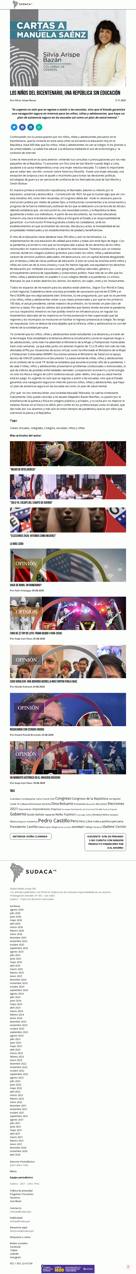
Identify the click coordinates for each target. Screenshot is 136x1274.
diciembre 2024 (18, 979)
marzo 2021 (16, 1137)
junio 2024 (15, 1000)
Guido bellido (35, 814)
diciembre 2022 (18, 1063)
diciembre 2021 (18, 1105)
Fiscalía (98, 809)
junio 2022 (15, 1084)
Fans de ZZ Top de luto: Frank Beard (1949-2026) (36, 633)
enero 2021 (16, 1144)
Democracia (34, 804)
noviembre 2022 (18, 1067)
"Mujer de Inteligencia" (23, 469)
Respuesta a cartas (20, 1237)
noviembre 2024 (18, 983)
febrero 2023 (17, 1056)
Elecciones (101, 804)
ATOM (28, 1263)
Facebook (15, 1246)
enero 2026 (16, 934)
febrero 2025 (17, 972)
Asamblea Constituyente (22, 798)
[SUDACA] (22, 5)
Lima (88, 814)
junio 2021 (15, 1126)
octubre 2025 (17, 944)
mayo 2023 (16, 1046)
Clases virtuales (19, 428)
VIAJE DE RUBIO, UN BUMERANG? (25, 585)
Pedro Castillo (54, 820)
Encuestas (66, 809)
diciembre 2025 (18, 937)
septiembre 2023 (19, 1032)
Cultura (24, 804)
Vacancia (97, 827)
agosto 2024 (17, 993)
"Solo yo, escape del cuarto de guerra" (31, 502)
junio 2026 (15, 916)
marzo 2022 (16, 1095)
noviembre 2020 (18, 1151)
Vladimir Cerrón (114, 826)
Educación (90, 804)
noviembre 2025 (18, 941)
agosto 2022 (17, 1077)
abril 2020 (15, 1154)
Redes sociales (64, 827)
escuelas (61, 428)
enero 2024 (16, 1018)
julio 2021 (15, 1123)
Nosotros (15, 1197)
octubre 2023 (17, 1028)
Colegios (49, 428)
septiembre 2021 (19, 1116)
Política (97, 821)
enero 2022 (16, 1102)
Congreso (63, 798)
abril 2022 (15, 1091)
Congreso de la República (90, 798)
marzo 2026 (16, 927)
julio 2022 (15, 1081)
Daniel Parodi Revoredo (28, 735)
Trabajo (88, 826)
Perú (74, 820)
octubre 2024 (17, 986)
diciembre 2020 (18, 1147)
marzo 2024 (16, 1011)
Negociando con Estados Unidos (27, 729)
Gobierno (18, 814)
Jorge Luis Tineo (24, 638)
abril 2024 (15, 1007)
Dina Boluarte (62, 803)
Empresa (56, 809)
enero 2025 (16, 976)
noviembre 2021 (18, 1109)
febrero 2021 (17, 1140)
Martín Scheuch (23, 686)
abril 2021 (15, 1133)
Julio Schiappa (23, 590)
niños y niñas (76, 428)
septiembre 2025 (19, 948)
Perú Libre (86, 821)
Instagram (15, 1257)
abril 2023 (15, 1049)
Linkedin (14, 1253)
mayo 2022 (16, 1088)
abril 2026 (15, 923)
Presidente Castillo (24, 826)
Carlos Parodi (42, 799)
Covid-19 (14, 804)
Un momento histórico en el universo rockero (35, 778)
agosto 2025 (17, 951)
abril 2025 (15, 965)
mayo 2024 (16, 1004)
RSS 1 (13, 1263)
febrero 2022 (17, 1098)
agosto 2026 (17, 909)
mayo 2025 (16, 962)
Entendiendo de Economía (83, 809)
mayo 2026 (16, 920)
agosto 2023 (17, 1035)
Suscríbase (15, 1201)
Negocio (22, 821)
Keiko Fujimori (65, 814)
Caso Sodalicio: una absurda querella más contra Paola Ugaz (43, 681)
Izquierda (50, 814)
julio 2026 (15, 913)
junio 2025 (15, 958)
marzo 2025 (16, 969)
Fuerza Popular (110, 809)
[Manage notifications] (128, 1266)
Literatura (96, 814)
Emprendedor (25, 809)
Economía (79, 804)
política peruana (112, 821)
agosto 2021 (17, 1119)
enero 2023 (16, 1060)
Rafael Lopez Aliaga (47, 827)
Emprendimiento (41, 809)
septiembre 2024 (19, 990)
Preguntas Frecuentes (22, 1194)
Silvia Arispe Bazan (25, 100)
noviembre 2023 (18, 1025)
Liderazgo (81, 815)
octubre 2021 (17, 1112)
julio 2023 (15, 1039)
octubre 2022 (17, 1070)
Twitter (14, 1250)
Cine (52, 798)
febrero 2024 (17, 1014)
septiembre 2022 (19, 1074)
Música (14, 821)
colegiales (37, 428)
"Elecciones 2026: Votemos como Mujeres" (33, 536)
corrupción (115, 798)
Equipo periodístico (21, 1177)
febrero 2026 (17, 930)
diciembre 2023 (18, 1021)
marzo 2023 (16, 1053)
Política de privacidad (21, 1190)
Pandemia (32, 821)
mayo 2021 (16, 1130)
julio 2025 (15, 955)
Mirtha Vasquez (110, 814)
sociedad (78, 827)
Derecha (46, 804)
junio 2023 (15, 1042)
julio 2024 (15, 997)
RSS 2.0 (21, 1263)
